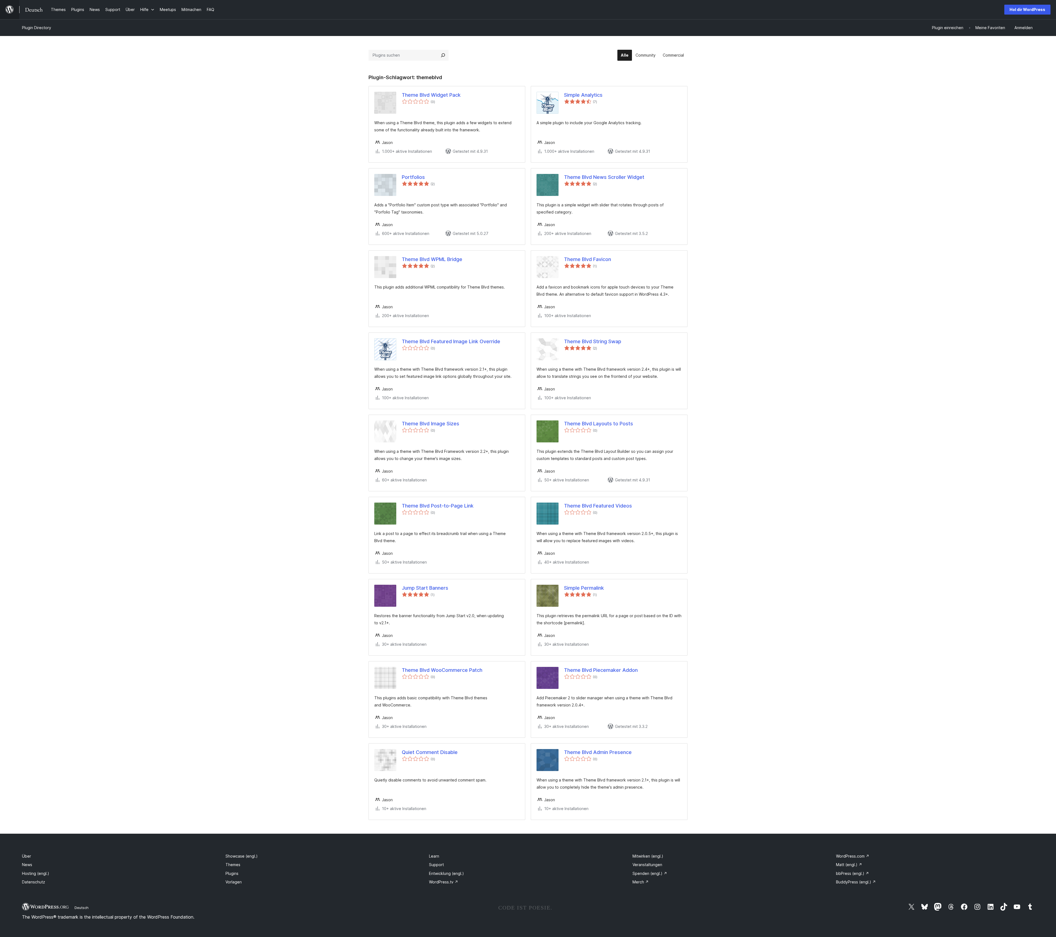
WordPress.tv (443, 882)
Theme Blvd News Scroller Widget (604, 177)
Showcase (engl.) (242, 856)
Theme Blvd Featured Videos (598, 506)
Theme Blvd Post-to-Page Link (438, 506)
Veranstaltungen (647, 864)
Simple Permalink (584, 588)
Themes (233, 864)
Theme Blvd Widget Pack (431, 95)
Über (26, 856)
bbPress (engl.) (852, 873)
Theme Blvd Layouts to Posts (598, 423)
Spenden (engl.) (649, 873)
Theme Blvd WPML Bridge (432, 259)
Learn (434, 856)
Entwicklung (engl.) (446, 873)
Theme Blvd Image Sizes (430, 423)
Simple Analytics (583, 95)
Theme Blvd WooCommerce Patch (442, 670)
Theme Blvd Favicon (587, 259)
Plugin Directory (36, 27)
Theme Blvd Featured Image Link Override (451, 341)
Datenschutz (33, 882)
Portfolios (413, 177)
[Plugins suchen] (443, 55)
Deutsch (82, 907)
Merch (640, 882)
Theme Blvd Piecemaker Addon (601, 670)
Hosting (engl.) (35, 873)
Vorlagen (234, 882)
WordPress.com (852, 856)
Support (436, 864)
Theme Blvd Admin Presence (598, 752)
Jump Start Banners (425, 588)
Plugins (232, 873)
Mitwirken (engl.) (647, 856)
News (27, 864)
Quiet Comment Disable (430, 752)
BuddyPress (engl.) (856, 882)
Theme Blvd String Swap (592, 341)
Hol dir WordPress (1027, 9)
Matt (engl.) (849, 864)
